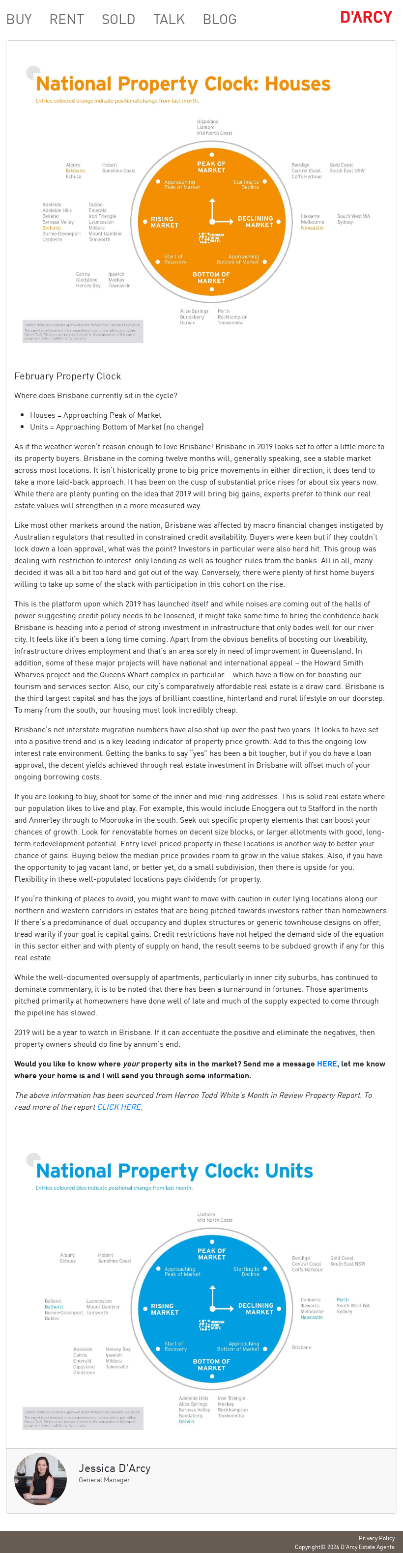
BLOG (219, 18)
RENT (66, 18)
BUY (18, 18)
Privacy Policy (377, 1537)
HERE (327, 1063)
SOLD (119, 18)
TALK (169, 18)
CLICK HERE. (120, 1106)
